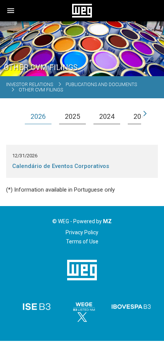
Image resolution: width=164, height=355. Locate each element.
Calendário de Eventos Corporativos (60, 166)
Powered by (92, 221)
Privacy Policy (82, 232)
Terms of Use (82, 241)
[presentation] (22, 117)
